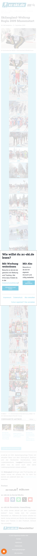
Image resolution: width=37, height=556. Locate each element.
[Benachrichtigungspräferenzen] (4, 551)
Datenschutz (18, 297)
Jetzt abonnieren (28, 282)
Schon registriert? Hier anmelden (23, 302)
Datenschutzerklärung (10, 283)
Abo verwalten (30, 297)
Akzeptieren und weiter (10, 288)
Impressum (7, 297)
